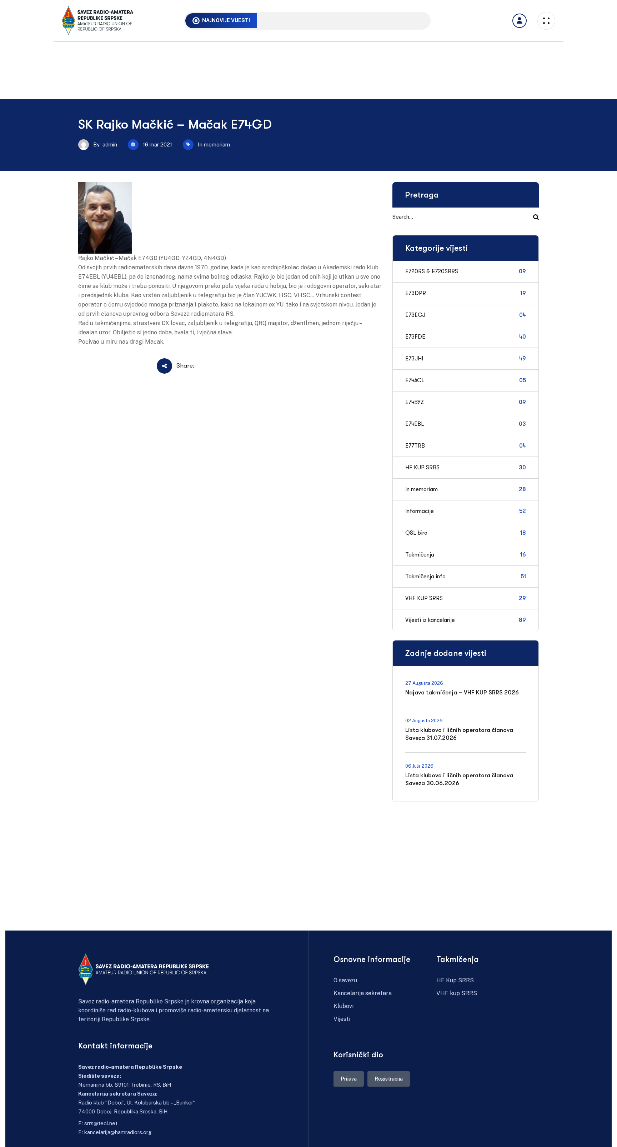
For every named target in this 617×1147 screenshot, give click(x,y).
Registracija (389, 1079)
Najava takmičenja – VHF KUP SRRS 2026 (321, 20)
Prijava (349, 1079)
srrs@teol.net (100, 1123)
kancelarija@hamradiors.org (117, 1132)
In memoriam (214, 144)
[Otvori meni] (519, 21)
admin (109, 144)
